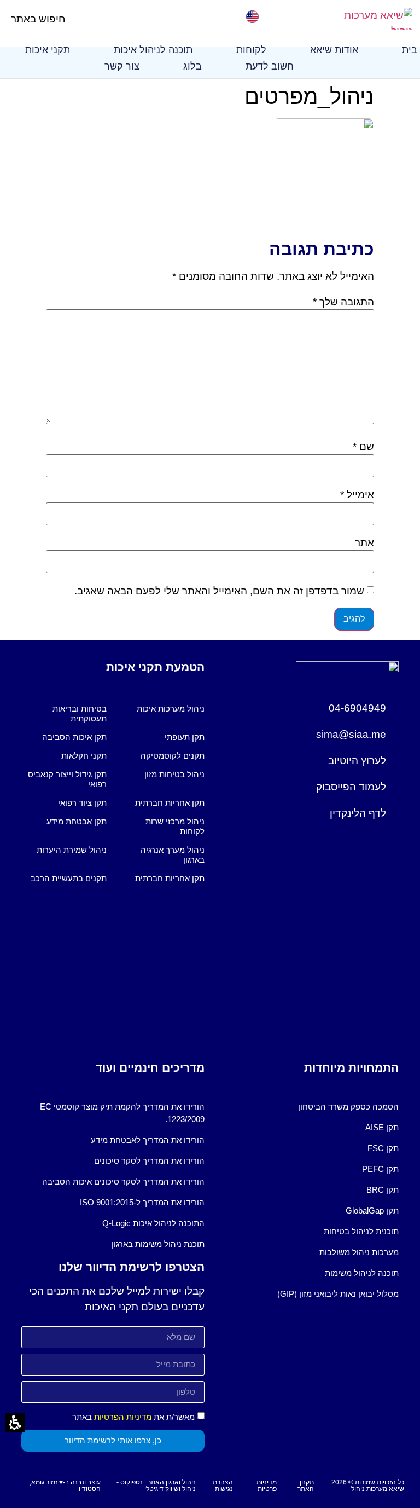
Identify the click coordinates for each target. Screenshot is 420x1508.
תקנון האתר (306, 1485)
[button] (75, 19)
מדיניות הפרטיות (122, 1417)
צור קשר (121, 66)
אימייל (357, 494)
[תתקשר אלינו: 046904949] (165, 16)
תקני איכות (47, 49)
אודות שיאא (334, 49)
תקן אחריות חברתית (170, 802)
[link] (252, 16)
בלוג (192, 66)
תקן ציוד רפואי (82, 802)
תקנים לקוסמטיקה (173, 755)
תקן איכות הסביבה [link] (74, 737)
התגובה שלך (343, 302)
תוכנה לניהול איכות (153, 49)
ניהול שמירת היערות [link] (72, 849)
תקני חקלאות (84, 755)
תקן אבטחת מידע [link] (76, 821)
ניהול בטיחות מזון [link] (174, 774)
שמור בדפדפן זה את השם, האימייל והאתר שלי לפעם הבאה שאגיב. (219, 591)
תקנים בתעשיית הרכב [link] (69, 878)
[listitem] (162, 714)
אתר (364, 543)
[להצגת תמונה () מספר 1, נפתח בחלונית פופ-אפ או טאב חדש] (323, 125)
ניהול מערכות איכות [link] (171, 708)
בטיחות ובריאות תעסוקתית (79, 713)
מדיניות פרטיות (266, 1485)
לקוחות (251, 49)
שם (363, 446)
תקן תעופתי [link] (185, 737)
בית (409, 49)
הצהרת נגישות (223, 1485)
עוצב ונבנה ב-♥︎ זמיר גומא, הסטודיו (65, 1485)
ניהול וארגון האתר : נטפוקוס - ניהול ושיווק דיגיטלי (156, 1485)
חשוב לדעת (270, 66)
